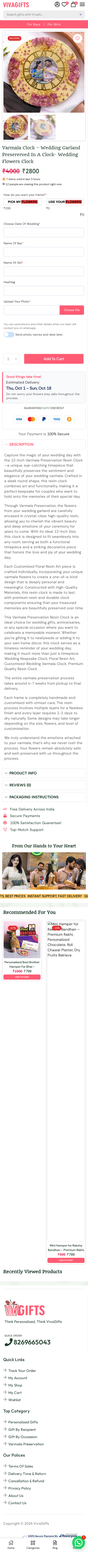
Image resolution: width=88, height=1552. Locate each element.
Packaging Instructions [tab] (34, 797)
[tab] (44, 444)
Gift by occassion (22, 1436)
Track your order (22, 1370)
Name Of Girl (13, 263)
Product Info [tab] (23, 773)
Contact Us (17, 1503)
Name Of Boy (13, 243)
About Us (15, 1495)
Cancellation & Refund (26, 1481)
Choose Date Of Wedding (22, 224)
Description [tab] (21, 444)
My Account (17, 1378)
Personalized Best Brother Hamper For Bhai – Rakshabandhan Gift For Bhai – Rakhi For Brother (22, 964)
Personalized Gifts (23, 1422)
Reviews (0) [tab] (20, 785)
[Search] (81, 14)
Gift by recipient (22, 1429)
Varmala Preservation (26, 1444)
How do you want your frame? (25, 195)
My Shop (15, 1385)
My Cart (15, 1392)
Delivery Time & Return (27, 1473)
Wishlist (14, 1400)
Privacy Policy (19, 1488)
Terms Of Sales (20, 1466)
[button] (65, 4)
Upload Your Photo (17, 301)
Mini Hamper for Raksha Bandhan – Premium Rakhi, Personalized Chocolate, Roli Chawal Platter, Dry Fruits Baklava (66, 1248)
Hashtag (9, 282)
